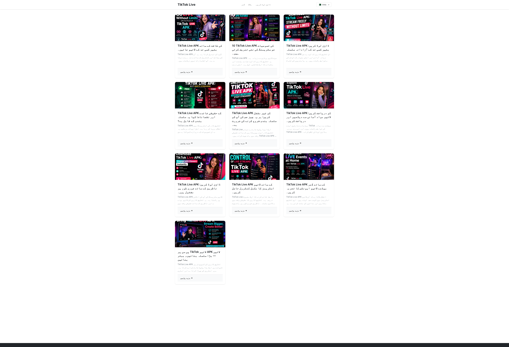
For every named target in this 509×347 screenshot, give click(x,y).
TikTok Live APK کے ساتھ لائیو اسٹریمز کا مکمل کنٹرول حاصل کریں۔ (253, 188)
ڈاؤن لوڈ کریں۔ (263, 4)
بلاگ (250, 4)
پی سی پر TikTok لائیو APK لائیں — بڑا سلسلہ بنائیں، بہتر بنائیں (199, 255)
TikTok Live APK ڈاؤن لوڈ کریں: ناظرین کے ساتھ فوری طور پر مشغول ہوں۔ (199, 188)
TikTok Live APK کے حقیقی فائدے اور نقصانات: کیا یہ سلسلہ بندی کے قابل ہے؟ (199, 116)
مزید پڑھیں (185, 72)
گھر (243, 4)
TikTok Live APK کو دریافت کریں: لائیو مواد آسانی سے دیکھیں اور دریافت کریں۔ (308, 116)
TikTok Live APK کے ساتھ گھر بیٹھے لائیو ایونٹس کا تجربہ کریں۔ (306, 188)
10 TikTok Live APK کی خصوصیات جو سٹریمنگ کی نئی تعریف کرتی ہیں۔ (253, 49)
